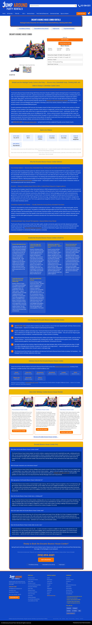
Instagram (75, 608)
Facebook (69, 608)
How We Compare (70, 579)
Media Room (68, 586)
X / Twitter (74, 610)
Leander (49, 584)
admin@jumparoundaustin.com (15, 588)
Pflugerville (49, 588)
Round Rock (49, 579)
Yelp (79, 610)
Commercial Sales (54, 13)
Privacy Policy (72, 618)
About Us (68, 577)
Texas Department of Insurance (33, 228)
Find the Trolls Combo (66, 432)
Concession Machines (32, 591)
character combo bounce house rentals (21, 180)
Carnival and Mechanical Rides (34, 584)
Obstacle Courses (31, 583)
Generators (30, 595)
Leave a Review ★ (70, 613)
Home (3, 13)
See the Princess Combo (19, 430)
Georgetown (49, 583)
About (67, 618)
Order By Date (81, 13)
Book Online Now (14, 597)
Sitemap (77, 618)
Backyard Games (31, 590)
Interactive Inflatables (32, 586)
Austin (48, 577)
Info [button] (23, 13)
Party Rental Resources (42, 13)
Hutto (48, 586)
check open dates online (30, 122)
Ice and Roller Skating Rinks (34, 599)
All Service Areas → (51, 595)
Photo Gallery (69, 588)
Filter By (17, 13)
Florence (49, 591)
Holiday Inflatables (32, 597)
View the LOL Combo (42, 429)
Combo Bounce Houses (33, 579)
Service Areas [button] (30, 13)
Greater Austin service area (62, 366)
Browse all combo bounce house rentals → (46, 437)
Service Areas (69, 590)
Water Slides (30, 581)
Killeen (48, 593)
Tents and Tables (31, 593)
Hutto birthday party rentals (31, 382)
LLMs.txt (81, 618)
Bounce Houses (31, 577)
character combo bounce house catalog (57, 100)
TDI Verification (69, 593)
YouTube (68, 610)
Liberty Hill (49, 590)
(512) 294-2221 (12, 586)
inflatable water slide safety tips (61, 472)
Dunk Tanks (30, 588)
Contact (63, 618)
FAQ (67, 583)
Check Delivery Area (65, 43)
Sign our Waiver (64, 13)
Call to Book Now (46, 559)
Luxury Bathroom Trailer (33, 600)
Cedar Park (49, 581)
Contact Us (68, 581)
